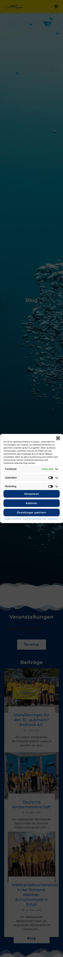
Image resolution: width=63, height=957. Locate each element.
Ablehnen (31, 503)
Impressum (53, 518)
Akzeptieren (31, 493)
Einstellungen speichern (31, 512)
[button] (58, 438)
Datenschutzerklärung (34, 518)
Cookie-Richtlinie (12, 518)
